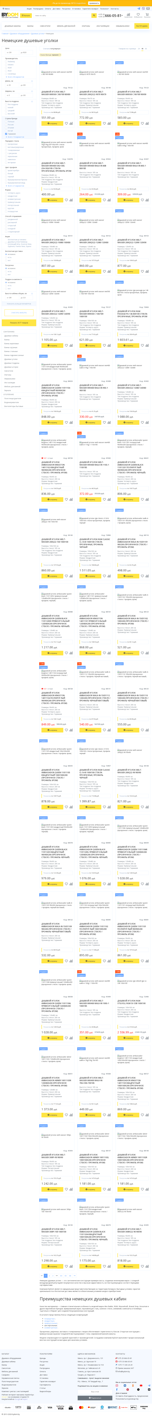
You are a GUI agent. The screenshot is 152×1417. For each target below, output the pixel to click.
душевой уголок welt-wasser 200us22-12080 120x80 (131, 386)
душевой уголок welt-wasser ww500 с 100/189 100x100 (91, 314)
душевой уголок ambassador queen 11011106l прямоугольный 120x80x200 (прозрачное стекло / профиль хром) (56, 1005)
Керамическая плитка (10, 1378)
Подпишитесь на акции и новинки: (93, 1386)
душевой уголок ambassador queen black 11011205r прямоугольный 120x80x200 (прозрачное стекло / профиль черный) (55, 621)
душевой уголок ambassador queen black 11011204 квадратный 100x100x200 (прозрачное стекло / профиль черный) (93, 1234)
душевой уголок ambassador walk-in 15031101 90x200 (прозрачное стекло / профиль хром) (132, 543)
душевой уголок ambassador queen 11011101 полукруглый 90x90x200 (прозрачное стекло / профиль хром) (131, 929)
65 (66, 1276)
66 (70, 1276)
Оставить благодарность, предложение (132, 1396)
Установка (76, 9)
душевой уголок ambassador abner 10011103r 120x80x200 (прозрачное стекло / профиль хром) (56, 1082)
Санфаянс (6, 1375)
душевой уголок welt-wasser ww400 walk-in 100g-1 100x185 (94, 1003)
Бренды (43, 1358)
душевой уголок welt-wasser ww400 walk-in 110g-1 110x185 (94, 465)
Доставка (56, 9)
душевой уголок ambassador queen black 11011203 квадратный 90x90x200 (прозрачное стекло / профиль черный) (55, 852)
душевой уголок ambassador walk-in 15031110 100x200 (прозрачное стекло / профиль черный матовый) (132, 697)
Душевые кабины (13, 26)
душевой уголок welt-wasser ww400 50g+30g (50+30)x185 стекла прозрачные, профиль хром (56, 167)
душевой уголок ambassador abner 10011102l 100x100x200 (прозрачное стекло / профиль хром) (94, 1158)
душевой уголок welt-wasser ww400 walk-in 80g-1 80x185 (131, 166)
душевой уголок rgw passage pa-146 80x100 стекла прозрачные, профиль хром (132, 314)
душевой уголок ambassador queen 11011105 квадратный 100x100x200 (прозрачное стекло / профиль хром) (55, 775)
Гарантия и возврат (90, 9)
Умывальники (122, 26)
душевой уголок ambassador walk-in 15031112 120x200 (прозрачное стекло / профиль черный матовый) (94, 697)
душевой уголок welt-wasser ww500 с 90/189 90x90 (131, 93)
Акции (29, 9)
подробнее (81, 3)
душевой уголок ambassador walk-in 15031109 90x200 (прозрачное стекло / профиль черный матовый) (56, 927)
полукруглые (49, 1319)
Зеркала (5, 1388)
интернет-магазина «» (21, 1395)
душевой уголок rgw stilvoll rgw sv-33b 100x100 (131, 1002)
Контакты (115, 9)
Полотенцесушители (10, 1381)
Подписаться (96, 1398)
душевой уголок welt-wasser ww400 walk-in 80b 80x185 (92, 166)
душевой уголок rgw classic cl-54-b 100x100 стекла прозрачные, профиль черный (94, 774)
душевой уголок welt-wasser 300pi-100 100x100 (53, 1230)
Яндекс (25, 1399)
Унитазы (86, 26)
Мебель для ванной (66, 26)
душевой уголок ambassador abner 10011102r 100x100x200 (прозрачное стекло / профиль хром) (132, 1158)
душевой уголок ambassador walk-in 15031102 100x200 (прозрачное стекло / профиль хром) (132, 620)
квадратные (49, 1321)
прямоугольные (51, 1323)
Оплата (48, 9)
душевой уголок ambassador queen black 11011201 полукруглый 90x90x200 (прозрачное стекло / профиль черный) (131, 467)
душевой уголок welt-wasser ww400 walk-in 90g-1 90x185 (93, 388)
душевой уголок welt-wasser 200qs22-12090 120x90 (131, 241)
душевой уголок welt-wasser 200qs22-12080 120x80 (93, 241)
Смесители (45, 26)
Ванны (30, 26)
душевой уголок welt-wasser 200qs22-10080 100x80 (55, 241)
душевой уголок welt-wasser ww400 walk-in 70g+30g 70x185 (91, 1080)
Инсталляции (103, 26)
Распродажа (38, 9)
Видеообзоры (45, 1391)
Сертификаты (45, 1385)
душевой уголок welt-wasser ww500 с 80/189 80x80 (55, 93)
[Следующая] (74, 1276)
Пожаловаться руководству (127, 1399)
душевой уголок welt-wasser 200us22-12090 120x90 (55, 312)
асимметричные (51, 1328)
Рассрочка (66, 9)
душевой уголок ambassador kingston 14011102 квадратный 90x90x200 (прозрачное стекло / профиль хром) (54, 467)
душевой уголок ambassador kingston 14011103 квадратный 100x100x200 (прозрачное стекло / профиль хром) (130, 1083)
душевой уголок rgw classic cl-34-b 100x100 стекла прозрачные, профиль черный (94, 543)
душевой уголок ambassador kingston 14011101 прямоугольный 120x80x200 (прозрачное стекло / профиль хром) (92, 621)
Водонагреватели (9, 1385)
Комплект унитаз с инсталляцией (15, 1391)
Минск (7, 9)
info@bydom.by (124, 1371)
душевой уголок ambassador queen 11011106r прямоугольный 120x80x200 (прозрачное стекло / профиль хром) (132, 852)
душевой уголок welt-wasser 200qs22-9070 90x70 (92, 93)
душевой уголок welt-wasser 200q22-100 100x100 (54, 540)
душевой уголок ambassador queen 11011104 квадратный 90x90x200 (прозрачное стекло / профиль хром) (55, 390)
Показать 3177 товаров (19, 323)
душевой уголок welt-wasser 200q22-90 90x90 (129, 771)
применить (94, 3)
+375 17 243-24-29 (125, 1365)
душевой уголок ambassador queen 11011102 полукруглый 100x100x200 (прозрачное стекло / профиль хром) (93, 929)
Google (17, 1399)
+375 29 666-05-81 (124, 1358)
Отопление (8, 394)
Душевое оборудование (11, 1358)
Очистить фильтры (19, 313)
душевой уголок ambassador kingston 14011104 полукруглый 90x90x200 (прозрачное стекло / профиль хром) (54, 698)
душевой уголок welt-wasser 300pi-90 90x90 (53, 1156)
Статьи (42, 1388)
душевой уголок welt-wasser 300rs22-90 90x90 (129, 1230)
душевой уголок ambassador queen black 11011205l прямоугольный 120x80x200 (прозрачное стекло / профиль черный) (93, 852)
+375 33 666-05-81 (125, 1361)
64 (61, 1276)
